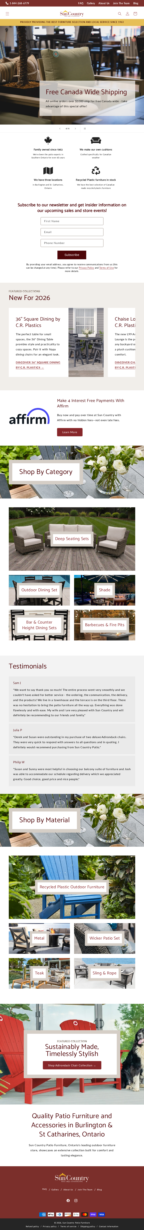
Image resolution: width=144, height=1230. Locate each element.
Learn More (69, 432)
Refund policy (32, 1226)
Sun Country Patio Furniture (76, 1223)
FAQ (80, 3)
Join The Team (121, 3)
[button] (7, 14)
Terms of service (68, 1226)
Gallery (91, 3)
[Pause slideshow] (84, 128)
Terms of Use (106, 267)
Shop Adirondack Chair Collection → (72, 1065)
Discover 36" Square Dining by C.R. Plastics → (38, 365)
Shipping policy (87, 1226)
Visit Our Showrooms (87, 74)
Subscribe (71, 255)
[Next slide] (75, 128)
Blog (135, 3)
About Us (104, 3)
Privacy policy (50, 1226)
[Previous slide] (60, 128)
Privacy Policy (86, 267)
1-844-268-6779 (19, 3)
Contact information (108, 1226)
